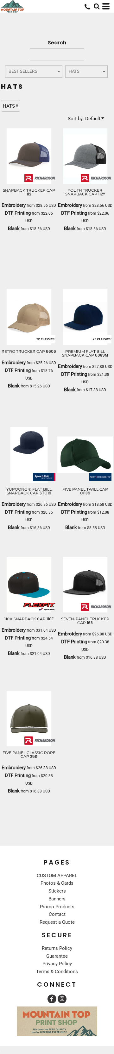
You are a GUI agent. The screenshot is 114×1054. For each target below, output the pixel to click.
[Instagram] (62, 999)
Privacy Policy (57, 964)
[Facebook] (52, 999)
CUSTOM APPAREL (57, 875)
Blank (14, 228)
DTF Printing (18, 213)
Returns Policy (57, 948)
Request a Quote (57, 922)
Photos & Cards (57, 883)
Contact (57, 914)
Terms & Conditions (57, 971)
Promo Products (57, 907)
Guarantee (57, 956)
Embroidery (14, 205)
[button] (96, 6)
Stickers (57, 891)
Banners (57, 899)
